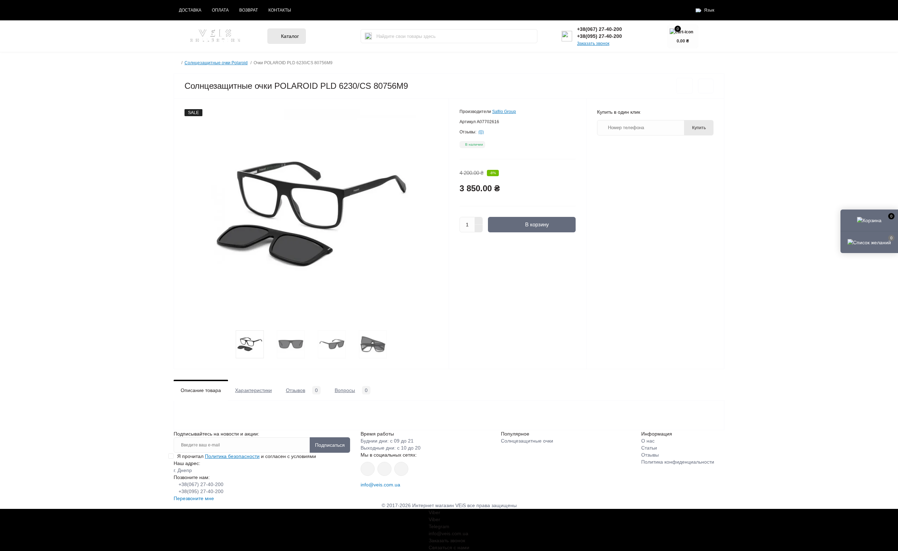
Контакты (279, 10)
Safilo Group (504, 111)
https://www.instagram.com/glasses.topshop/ (368, 469)
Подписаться (330, 445)
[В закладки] (684, 86)
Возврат (248, 10)
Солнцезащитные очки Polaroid (216, 62)
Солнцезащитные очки (527, 441)
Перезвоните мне (194, 498)
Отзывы (650, 455)
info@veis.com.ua (380, 484)
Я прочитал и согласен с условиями (246, 456)
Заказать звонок (593, 43)
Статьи (649, 448)
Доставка (190, 10)
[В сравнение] (705, 86)
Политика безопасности (232, 456)
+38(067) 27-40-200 (599, 29)
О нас (648, 441)
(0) (481, 132)
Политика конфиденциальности (677, 462)
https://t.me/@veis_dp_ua (384, 469)
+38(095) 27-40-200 (599, 36)
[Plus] (479, 221)
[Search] (368, 36)
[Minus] (479, 228)
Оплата (220, 10)
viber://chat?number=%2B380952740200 (401, 469)
